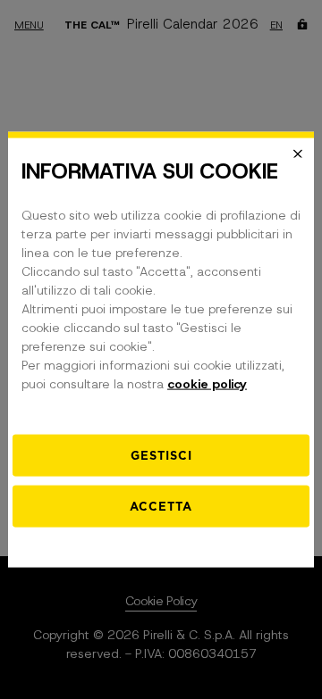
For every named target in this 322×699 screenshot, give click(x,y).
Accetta (161, 506)
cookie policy (207, 384)
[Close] (297, 153)
